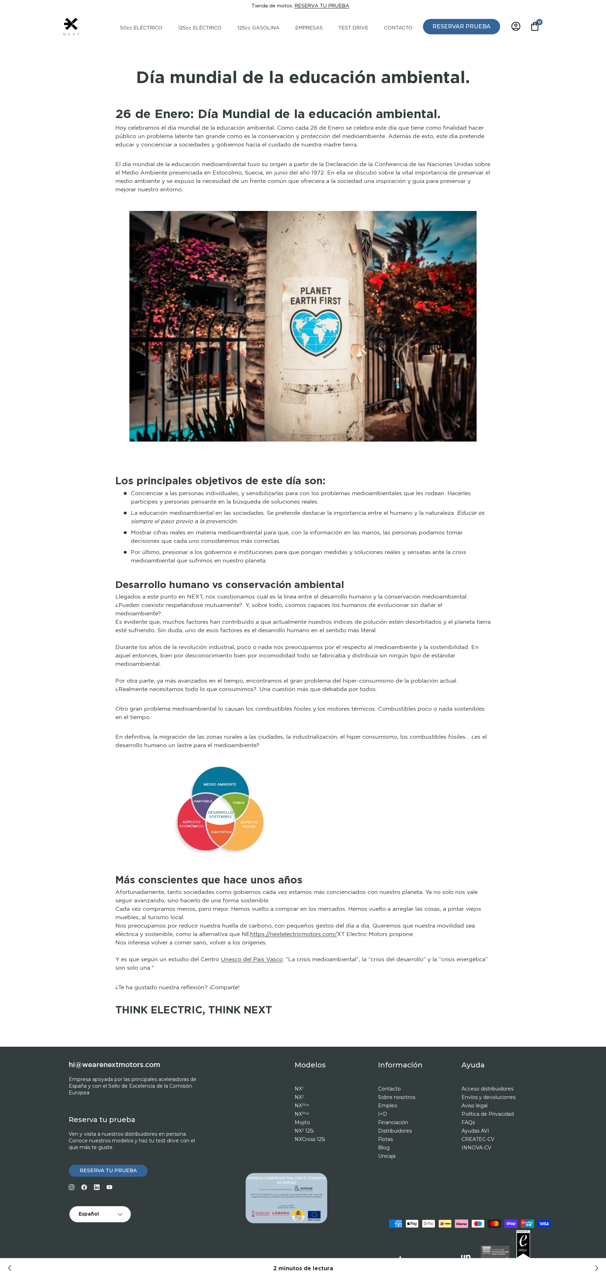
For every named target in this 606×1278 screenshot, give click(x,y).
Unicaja (387, 1156)
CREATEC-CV (478, 1139)
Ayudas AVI (475, 1131)
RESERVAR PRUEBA (461, 26)
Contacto (389, 1089)
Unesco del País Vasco (252, 959)
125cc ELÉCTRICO (200, 28)
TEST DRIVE (353, 28)
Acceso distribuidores (487, 1089)
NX (299, 1089)
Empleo (387, 1105)
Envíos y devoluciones (489, 1097)
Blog (384, 1147)
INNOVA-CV (476, 1147)
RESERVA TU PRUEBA (322, 6)
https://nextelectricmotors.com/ (293, 934)
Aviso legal (474, 1105)
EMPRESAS (309, 28)
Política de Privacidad (488, 1114)
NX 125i (304, 1131)
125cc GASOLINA (258, 28)
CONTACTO (398, 28)
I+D (382, 1114)
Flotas (385, 1139)
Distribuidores (395, 1131)
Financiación (393, 1122)
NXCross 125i (310, 1139)
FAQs (468, 1122)
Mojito (302, 1122)
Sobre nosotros (396, 1097)
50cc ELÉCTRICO (141, 28)
